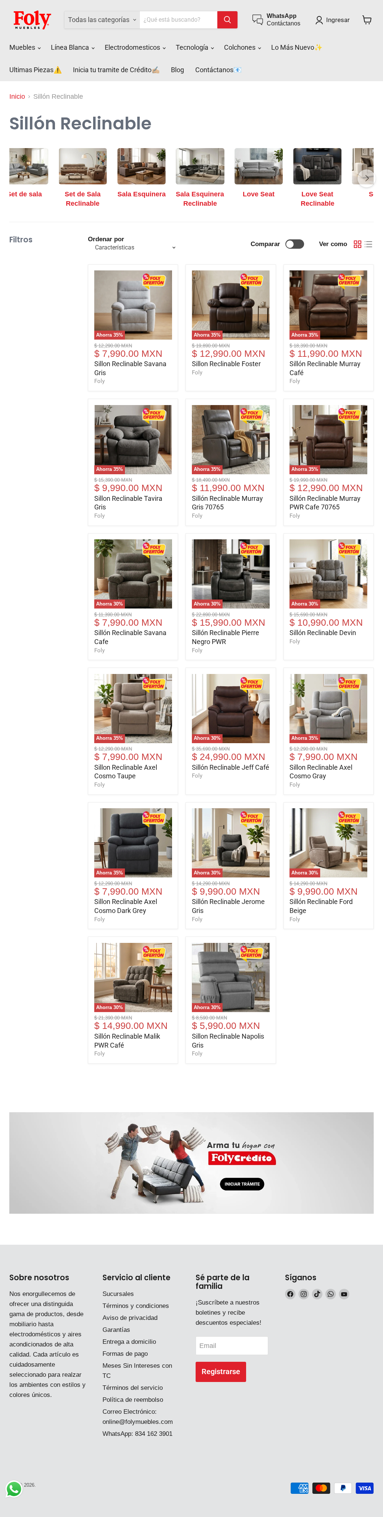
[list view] (368, 244)
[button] (334, 20)
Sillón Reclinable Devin (322, 633)
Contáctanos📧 (218, 70)
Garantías (116, 1329)
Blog (177, 70)
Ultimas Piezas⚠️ (35, 70)
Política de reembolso (132, 1399)
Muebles (23, 47)
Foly (99, 381)
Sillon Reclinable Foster (226, 364)
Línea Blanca (71, 47)
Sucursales (118, 1293)
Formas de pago (125, 1353)
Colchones (240, 47)
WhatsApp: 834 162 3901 (137, 1433)
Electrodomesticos (133, 47)
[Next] (367, 178)
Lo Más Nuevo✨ (296, 47)
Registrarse (221, 1371)
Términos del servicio (132, 1387)
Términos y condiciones (135, 1305)
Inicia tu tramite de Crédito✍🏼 (116, 70)
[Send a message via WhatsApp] (14, 1489)
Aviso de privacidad (129, 1317)
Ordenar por (106, 239)
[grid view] (357, 244)
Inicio (17, 96)
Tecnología (193, 47)
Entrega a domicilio (129, 1341)
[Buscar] (227, 19)
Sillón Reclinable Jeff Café (230, 767)
